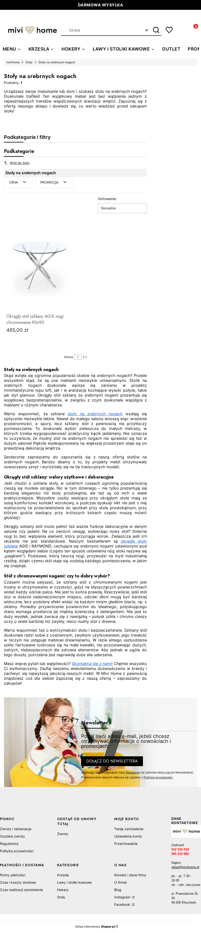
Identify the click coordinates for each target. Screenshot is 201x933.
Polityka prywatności (16, 851)
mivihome (13, 62)
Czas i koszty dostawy (18, 882)
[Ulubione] (169, 30)
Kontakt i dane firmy (130, 875)
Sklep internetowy (95, 926)
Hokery (63, 890)
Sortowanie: (107, 199)
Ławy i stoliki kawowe (74, 882)
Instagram (122, 897)
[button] (156, 30)
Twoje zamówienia (128, 829)
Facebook (122, 904)
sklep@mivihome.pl (185, 867)
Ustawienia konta (128, 836)
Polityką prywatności (158, 777)
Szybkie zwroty (12, 836)
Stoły (29, 62)
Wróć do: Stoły (20, 163)
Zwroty (62, 834)
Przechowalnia (126, 843)
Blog (117, 890)
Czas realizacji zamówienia (21, 890)
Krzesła (63, 875)
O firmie (120, 882)
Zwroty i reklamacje (15, 829)
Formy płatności (12, 875)
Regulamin (133, 772)
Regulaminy (9, 843)
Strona (68, 357)
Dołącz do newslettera (112, 761)
